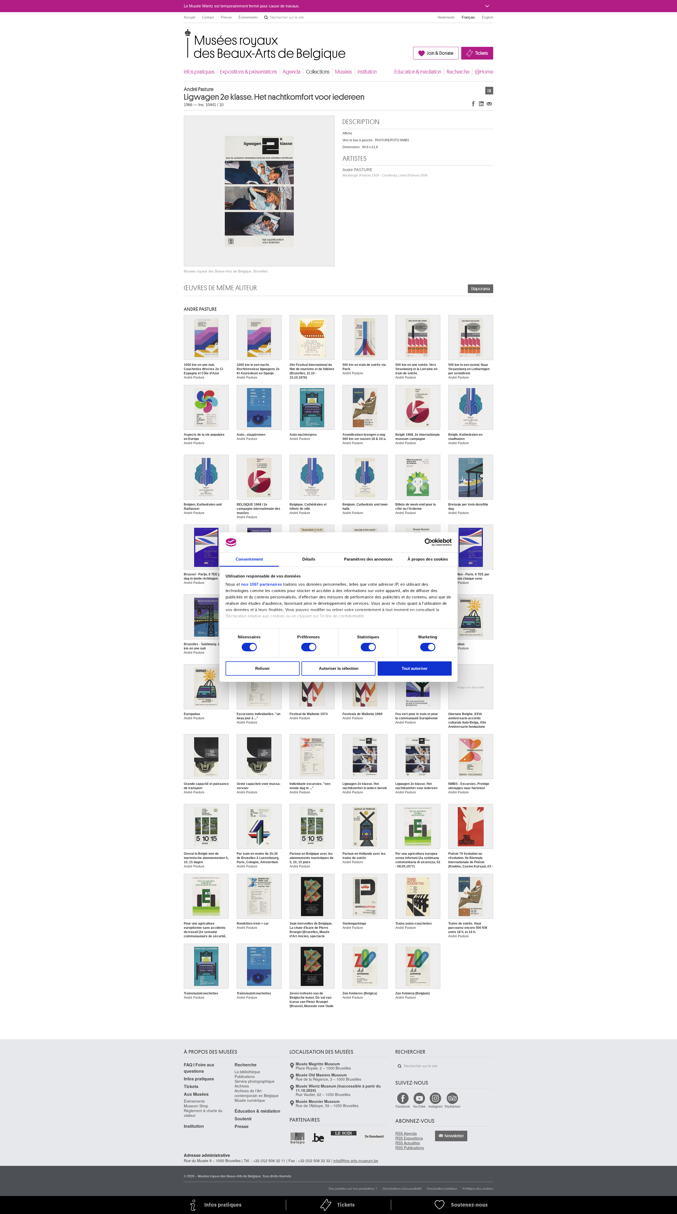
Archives (242, 1086)
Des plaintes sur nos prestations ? (353, 1188)
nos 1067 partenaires (261, 584)
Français (468, 17)
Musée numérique (250, 1100)
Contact (208, 17)
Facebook (403, 1106)
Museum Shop (196, 1105)
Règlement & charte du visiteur (203, 1113)
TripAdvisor (452, 1106)
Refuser (262, 668)
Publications (245, 1076)
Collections (318, 72)
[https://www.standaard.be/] (374, 1136)
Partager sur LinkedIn (481, 103)
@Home (484, 72)
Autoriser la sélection (338, 668)
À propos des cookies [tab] (428, 559)
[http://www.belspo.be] (298, 1138)
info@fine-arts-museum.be (355, 1160)
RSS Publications (409, 1147)
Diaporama (480, 289)
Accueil (189, 17)
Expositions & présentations (248, 72)
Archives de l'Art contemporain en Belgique (256, 1093)
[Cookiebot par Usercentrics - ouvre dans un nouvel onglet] (428, 542)
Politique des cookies (478, 1188)
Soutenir (243, 1119)
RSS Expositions (409, 1138)
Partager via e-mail (489, 103)
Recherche (458, 72)
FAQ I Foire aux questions (199, 1068)
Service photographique (255, 1081)
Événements (248, 17)
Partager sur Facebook (473, 103)
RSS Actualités (407, 1142)
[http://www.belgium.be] (318, 1138)
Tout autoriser (415, 668)
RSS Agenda (406, 1133)
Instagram (435, 1106)
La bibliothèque (247, 1071)
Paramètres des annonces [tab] (368, 559)
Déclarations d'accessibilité (402, 1188)
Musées (343, 72)
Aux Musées (196, 1094)
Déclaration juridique (442, 1188)
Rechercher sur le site (266, 17)
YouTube (419, 1106)
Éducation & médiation (417, 72)
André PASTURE (385, 172)
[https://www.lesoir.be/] (344, 1133)
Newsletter (454, 1136)
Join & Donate (440, 53)
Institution (367, 72)
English (487, 17)
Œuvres (489, 90)
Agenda (291, 72)
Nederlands (446, 17)
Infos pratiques (199, 72)
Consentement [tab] (249, 559)
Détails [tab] (308, 559)
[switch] (308, 647)
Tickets (481, 53)
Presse (226, 17)
